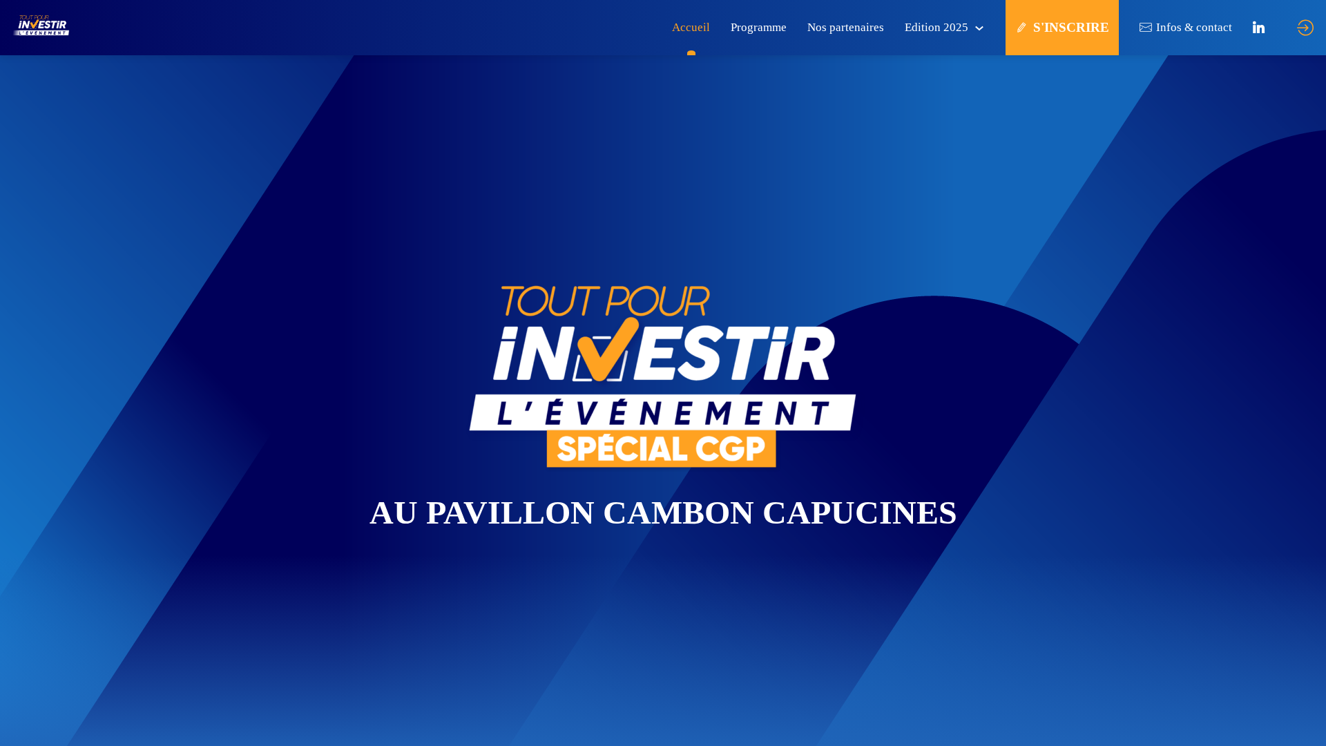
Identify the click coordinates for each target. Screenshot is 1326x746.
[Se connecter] (1305, 27)
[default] (691, 27)
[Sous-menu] (979, 29)
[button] (1062, 27)
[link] (945, 27)
